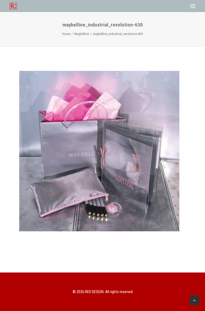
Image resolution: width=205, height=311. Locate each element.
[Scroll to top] (194, 299)
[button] (192, 6)
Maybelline (81, 34)
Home (66, 34)
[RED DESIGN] (13, 6)
